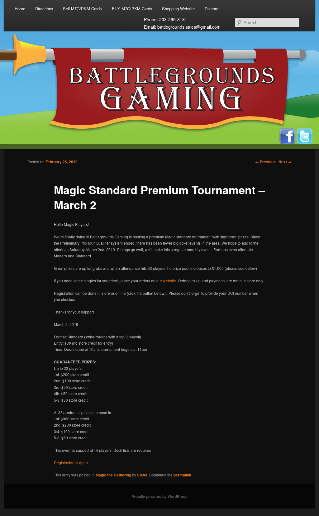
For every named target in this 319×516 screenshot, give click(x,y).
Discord (211, 9)
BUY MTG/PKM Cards (132, 9)
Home (20, 9)
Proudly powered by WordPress (159, 496)
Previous (265, 162)
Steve (142, 475)
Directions (44, 9)
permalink (182, 475)
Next (285, 162)
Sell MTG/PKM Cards (82, 9)
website (169, 280)
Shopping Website (178, 9)
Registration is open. (71, 462)
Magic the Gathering (113, 475)
